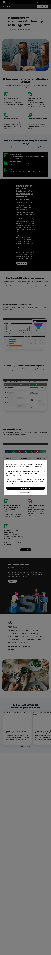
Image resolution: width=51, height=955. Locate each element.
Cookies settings (25, 492)
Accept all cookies (25, 488)
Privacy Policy (19, 475)
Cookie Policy (9, 475)
